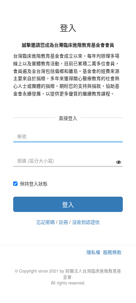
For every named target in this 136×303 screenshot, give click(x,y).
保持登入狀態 (34, 183)
